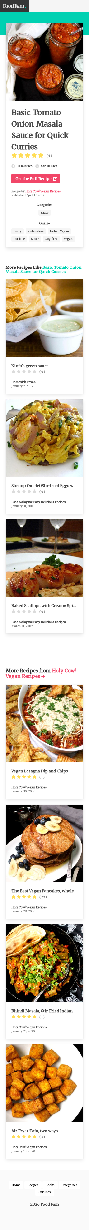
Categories (69, 1185)
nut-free (19, 239)
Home (16, 1185)
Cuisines (44, 1192)
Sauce (45, 212)
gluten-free (36, 231)
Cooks (50, 1185)
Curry (18, 231)
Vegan (68, 239)
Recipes (33, 1185)
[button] (83, 6)
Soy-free (51, 239)
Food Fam (14, 6)
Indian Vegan (59, 231)
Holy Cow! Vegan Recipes (43, 191)
